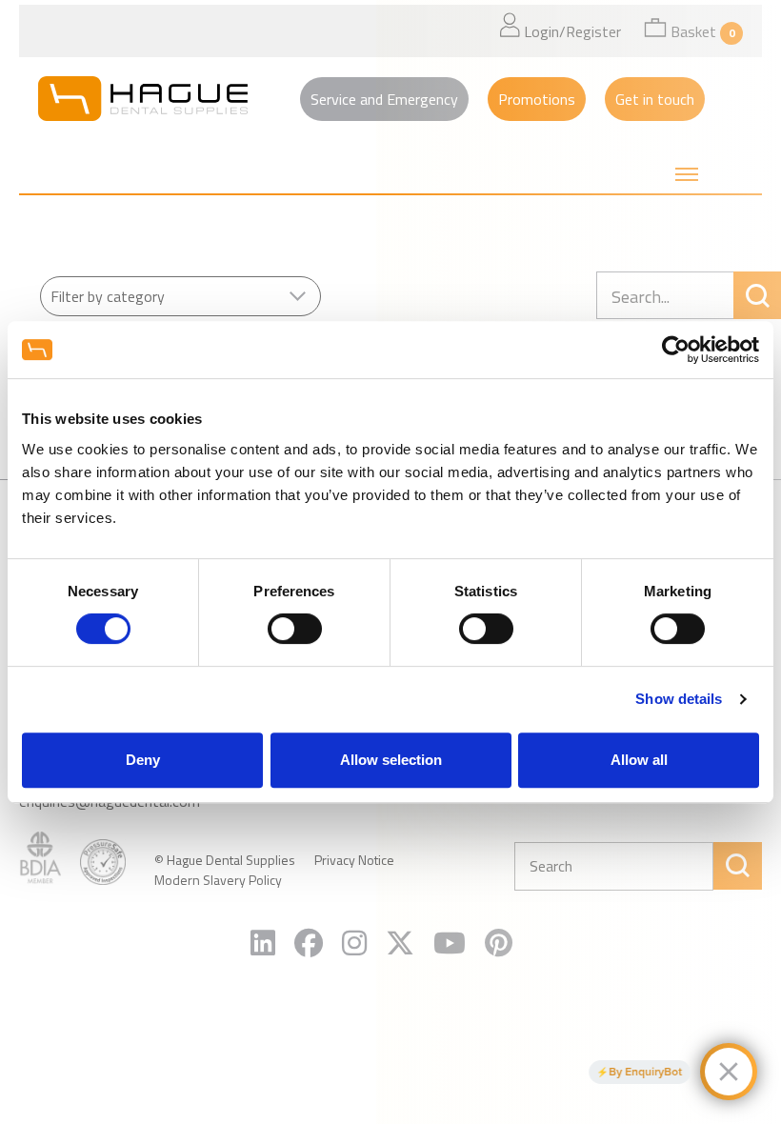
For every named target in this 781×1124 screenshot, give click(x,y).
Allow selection (391, 760)
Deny (143, 760)
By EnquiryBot (645, 1071)
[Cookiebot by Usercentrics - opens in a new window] (675, 349)
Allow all (639, 760)
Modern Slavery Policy (218, 880)
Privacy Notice (354, 860)
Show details (678, 699)
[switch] (295, 628)
